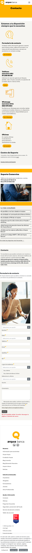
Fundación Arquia (8, 457)
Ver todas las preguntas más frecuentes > (12, 240)
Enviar (4, 411)
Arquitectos (6, 477)
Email (3, 347)
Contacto (5, 498)
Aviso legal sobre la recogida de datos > (13, 407)
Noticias (5, 469)
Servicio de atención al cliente (11, 509)
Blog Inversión (7, 460)
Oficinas (5, 501)
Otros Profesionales (8, 489)
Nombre (4, 330)
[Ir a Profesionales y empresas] (11, 2)
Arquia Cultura (7, 466)
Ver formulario (7, 54)
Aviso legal (5, 528)
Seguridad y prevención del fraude (12, 506)
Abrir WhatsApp (8, 117)
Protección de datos (7, 533)
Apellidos (4, 352)
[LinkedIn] (14, 445)
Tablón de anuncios (8, 512)
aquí (17, 157)
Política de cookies (7, 530)
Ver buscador (7, 146)
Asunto (4, 382)
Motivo (4, 324)
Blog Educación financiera (10, 463)
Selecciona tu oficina (8, 376)
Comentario (5, 388)
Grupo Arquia (6, 454)
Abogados (6, 480)
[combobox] (14, 327)
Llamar (5, 85)
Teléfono (4, 341)
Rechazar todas (23, 550)
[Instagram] (18, 445)
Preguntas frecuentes (9, 504)
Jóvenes (5, 486)
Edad (3, 335)
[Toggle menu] (29, 2)
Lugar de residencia (7, 364)
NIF (3, 358)
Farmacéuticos (7, 483)
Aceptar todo (14, 550)
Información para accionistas (11, 451)
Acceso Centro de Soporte (8, 161)
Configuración (4, 550)
